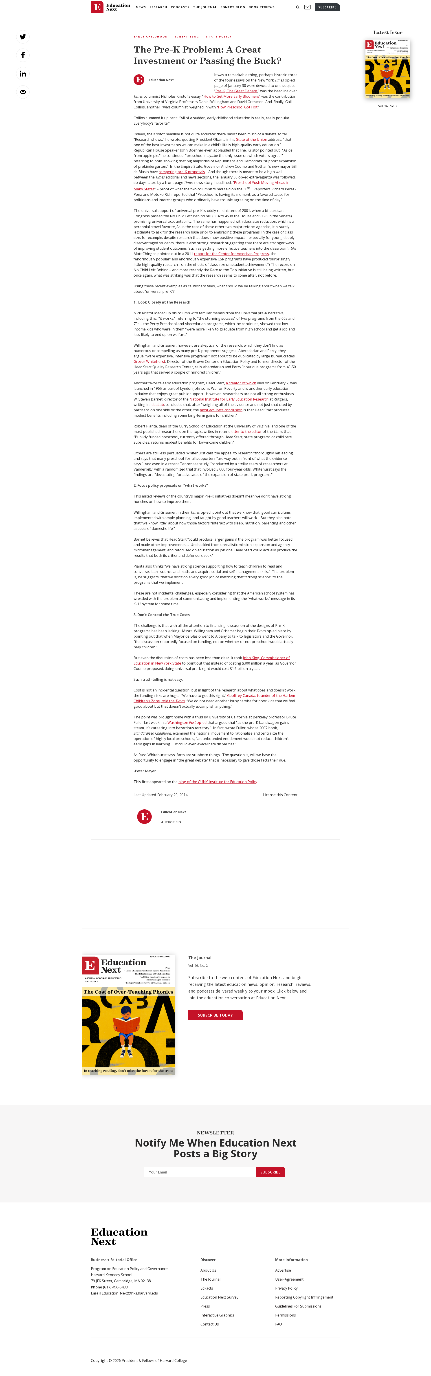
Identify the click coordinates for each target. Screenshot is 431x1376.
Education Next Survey (219, 1297)
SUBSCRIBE (328, 7)
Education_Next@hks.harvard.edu (129, 1293)
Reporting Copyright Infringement (304, 1297)
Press (205, 1306)
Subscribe (270, 1172)
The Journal (210, 1279)
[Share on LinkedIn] (23, 73)
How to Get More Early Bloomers (231, 96)
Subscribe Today (215, 1015)
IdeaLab (157, 404)
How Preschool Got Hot (237, 107)
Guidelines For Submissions (298, 1306)
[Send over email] (23, 92)
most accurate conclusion (221, 409)
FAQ (278, 1324)
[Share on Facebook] (23, 55)
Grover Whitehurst (149, 361)
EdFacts (206, 1288)
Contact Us (209, 1324)
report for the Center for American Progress (231, 253)
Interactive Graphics (217, 1315)
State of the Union (251, 139)
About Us (208, 1270)
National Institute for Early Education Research (228, 399)
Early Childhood (151, 36)
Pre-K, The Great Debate (236, 90)
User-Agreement (289, 1279)
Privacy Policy (286, 1288)
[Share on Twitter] (23, 37)
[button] (298, 7)
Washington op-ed (187, 722)
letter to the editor (246, 431)
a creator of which (241, 383)
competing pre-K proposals (182, 171)
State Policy (219, 36)
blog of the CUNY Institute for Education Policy (217, 781)
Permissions (285, 1315)
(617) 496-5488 (115, 1287)
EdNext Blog (186, 36)
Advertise (283, 1270)
